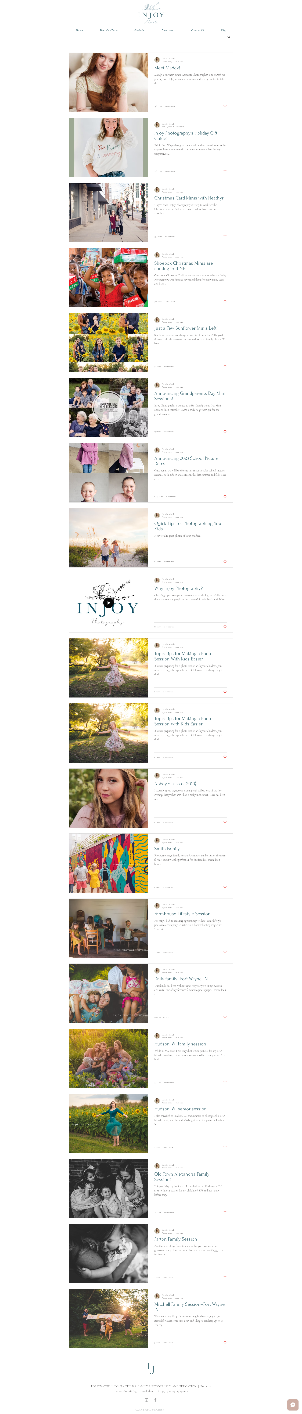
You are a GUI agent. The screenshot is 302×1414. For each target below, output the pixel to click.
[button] (139, 30)
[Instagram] (146, 1400)
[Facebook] (155, 1400)
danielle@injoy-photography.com (168, 1391)
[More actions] (226, 60)
